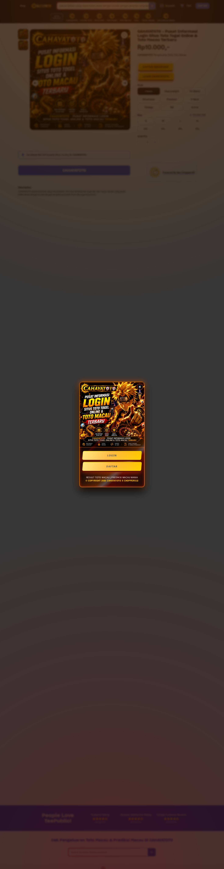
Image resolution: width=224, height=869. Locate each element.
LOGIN (112, 455)
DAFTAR (112, 466)
